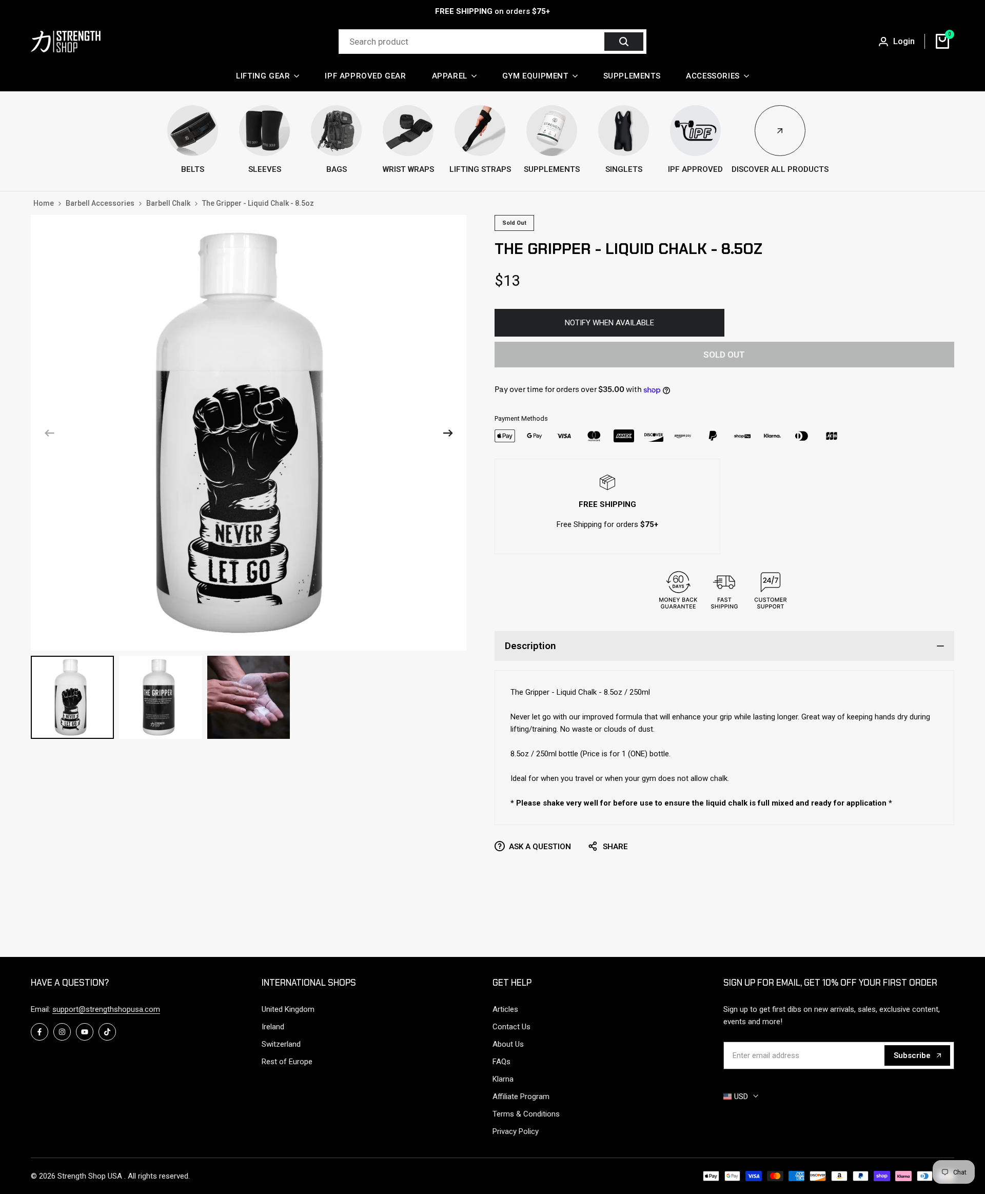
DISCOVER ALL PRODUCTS (780, 169)
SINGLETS (623, 169)
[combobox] (473, 41)
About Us (508, 1044)
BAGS (336, 169)
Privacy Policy (516, 1131)
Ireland (273, 1026)
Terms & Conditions (526, 1114)
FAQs (501, 1061)
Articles (505, 1009)
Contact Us (511, 1026)
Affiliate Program (521, 1096)
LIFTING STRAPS (480, 169)
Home (43, 203)
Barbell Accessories (100, 203)
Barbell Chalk (168, 203)
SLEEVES (264, 169)
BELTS (192, 169)
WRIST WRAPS (408, 169)
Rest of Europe (287, 1061)
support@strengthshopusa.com (106, 1009)
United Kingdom (288, 1009)
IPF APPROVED (695, 169)
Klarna (503, 1079)
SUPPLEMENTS (552, 169)
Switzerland (281, 1044)
